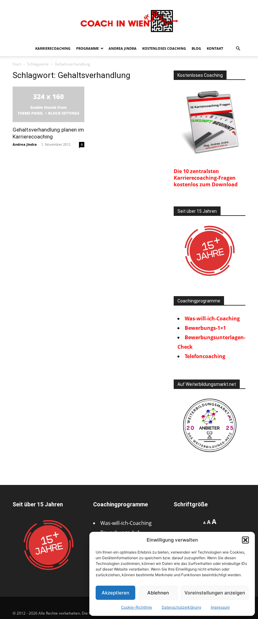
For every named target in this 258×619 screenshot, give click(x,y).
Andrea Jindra (123, 48)
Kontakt (215, 48)
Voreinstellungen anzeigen (214, 593)
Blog (196, 48)
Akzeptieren (115, 593)
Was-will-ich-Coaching (212, 318)
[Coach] (209, 425)
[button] (245, 540)
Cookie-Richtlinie (136, 607)
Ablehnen (158, 593)
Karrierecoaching (52, 48)
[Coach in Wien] (129, 21)
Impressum (220, 607)
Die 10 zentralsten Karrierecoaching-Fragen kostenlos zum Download (206, 178)
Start (17, 64)
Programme (87, 48)
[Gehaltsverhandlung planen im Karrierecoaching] (48, 104)
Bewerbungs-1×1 (205, 327)
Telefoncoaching (205, 356)
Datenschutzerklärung (181, 607)
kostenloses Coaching (164, 48)
